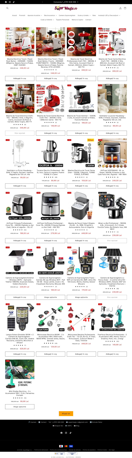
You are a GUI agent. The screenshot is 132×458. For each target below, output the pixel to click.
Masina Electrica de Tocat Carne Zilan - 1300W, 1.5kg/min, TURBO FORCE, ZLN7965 (81, 172)
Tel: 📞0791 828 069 (56, 422)
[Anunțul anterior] (42, 2)
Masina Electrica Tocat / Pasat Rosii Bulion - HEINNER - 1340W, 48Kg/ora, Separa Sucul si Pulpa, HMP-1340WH (19, 62)
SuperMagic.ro (27, 450)
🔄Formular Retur (96, 422)
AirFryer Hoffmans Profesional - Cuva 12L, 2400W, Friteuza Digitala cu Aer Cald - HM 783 (50, 225)
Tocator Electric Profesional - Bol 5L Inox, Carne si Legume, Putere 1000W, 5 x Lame (50, 172)
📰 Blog (76, 426)
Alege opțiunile (50, 297)
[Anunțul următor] (89, 2)
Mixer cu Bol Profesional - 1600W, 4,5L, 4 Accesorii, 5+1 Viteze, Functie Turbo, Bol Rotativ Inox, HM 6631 (112, 226)
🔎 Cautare (32, 422)
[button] (7, 8)
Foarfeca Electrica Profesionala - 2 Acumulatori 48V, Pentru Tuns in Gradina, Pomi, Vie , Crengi (112, 337)
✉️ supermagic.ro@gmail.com (77, 422)
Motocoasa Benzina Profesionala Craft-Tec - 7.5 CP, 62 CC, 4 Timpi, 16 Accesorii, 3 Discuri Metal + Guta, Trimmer (81, 338)
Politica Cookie (102, 450)
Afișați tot (66, 413)
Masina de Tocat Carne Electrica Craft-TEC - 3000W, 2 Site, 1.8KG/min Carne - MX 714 (50, 118)
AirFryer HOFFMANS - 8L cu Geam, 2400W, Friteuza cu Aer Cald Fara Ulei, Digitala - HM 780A (112, 172)
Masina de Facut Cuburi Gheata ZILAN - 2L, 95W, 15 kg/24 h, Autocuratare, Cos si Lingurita (81, 225)
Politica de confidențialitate (58, 450)
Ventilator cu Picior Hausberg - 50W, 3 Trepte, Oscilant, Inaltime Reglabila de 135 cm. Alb (19, 172)
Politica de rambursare (41, 450)
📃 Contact (42, 422)
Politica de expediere (89, 450)
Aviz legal (112, 450)
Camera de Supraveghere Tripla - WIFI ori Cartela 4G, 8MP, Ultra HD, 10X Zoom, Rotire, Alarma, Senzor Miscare (81, 281)
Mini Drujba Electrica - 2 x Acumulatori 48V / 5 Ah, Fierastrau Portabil (19, 393)
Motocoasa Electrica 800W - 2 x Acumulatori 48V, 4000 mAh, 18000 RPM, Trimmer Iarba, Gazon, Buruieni (50, 338)
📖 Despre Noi (58, 426)
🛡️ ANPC (68, 426)
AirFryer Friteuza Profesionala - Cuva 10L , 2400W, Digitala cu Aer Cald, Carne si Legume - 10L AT (20, 225)
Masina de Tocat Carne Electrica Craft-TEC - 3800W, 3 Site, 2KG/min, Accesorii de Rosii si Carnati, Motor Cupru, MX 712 (112, 62)
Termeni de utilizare (75, 450)
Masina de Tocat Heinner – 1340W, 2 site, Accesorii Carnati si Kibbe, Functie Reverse (81, 118)
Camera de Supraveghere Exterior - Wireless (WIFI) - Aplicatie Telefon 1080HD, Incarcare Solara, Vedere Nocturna (20, 281)
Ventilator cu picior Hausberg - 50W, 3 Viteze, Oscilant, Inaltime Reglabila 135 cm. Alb (112, 118)
